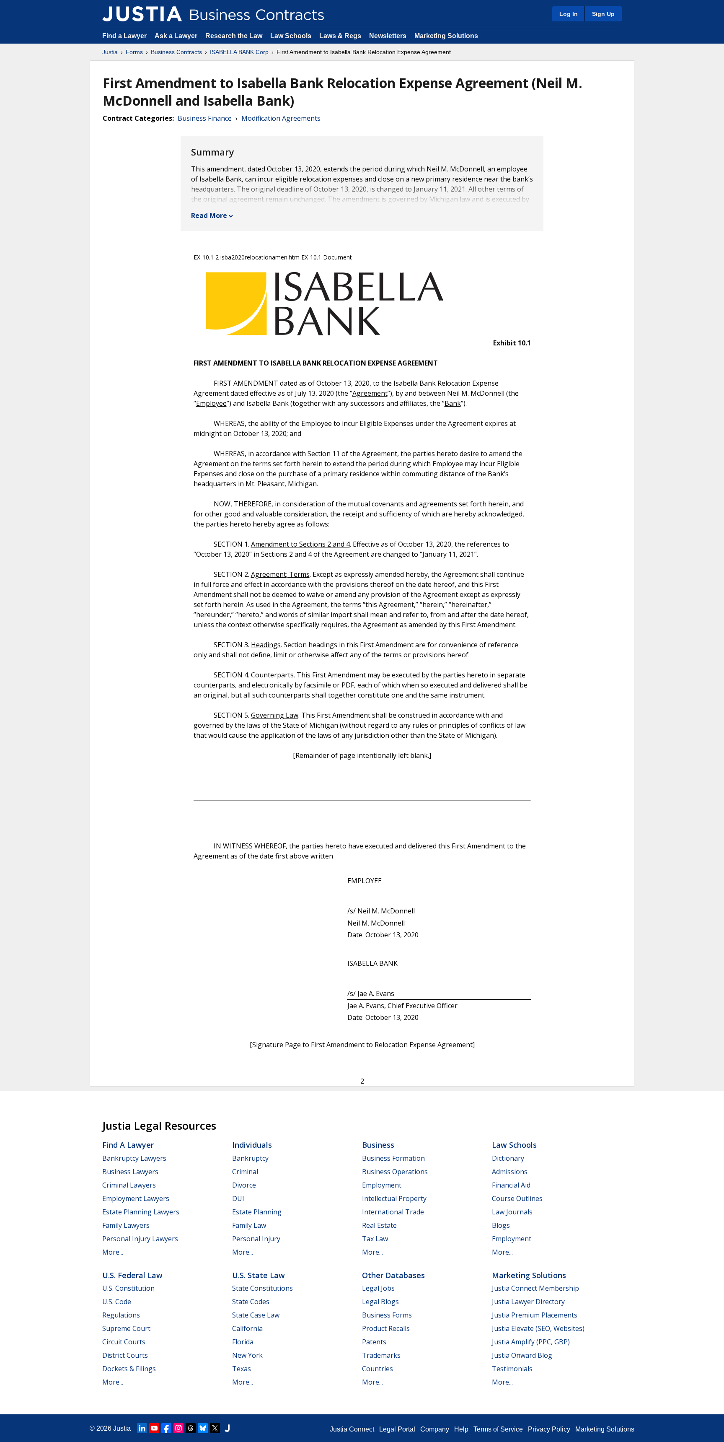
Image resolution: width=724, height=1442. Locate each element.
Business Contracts (176, 52)
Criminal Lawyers (129, 1185)
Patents (374, 1341)
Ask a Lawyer (177, 35)
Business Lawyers (130, 1171)
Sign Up (603, 13)
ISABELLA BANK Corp (239, 52)
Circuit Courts (123, 1341)
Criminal (245, 1171)
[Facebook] (166, 1428)
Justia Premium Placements (534, 1315)
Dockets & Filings (129, 1368)
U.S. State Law (258, 1275)
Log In (568, 13)
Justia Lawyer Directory (528, 1301)
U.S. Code (116, 1301)
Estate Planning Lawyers (140, 1211)
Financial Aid (511, 1185)
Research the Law (233, 35)
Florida (242, 1341)
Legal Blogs (380, 1301)
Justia (110, 52)
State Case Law (255, 1315)
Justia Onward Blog (522, 1355)
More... (112, 1252)
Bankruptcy (250, 1158)
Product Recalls (386, 1328)
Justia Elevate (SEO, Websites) (538, 1328)
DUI (238, 1198)
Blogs (501, 1225)
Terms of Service (498, 1429)
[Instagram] (178, 1428)
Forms (134, 52)
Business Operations (395, 1171)
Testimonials (512, 1368)
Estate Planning (257, 1211)
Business (378, 1145)
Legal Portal (397, 1429)
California (247, 1328)
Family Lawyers (126, 1225)
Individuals (252, 1145)
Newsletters (387, 35)
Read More (209, 215)
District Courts (125, 1355)
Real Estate (379, 1225)
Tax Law (375, 1238)
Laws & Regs (340, 35)
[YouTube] (154, 1428)
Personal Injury (256, 1238)
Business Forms (387, 1315)
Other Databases (393, 1275)
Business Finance (205, 118)
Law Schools (290, 35)
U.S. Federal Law (132, 1275)
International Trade (393, 1211)
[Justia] (142, 13)
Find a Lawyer (124, 35)
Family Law (249, 1225)
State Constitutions (262, 1288)
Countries (377, 1368)
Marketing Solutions (446, 35)
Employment (381, 1185)
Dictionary (508, 1158)
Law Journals (512, 1211)
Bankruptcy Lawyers (134, 1158)
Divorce (244, 1185)
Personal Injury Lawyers (140, 1238)
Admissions (509, 1171)
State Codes (250, 1301)
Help (461, 1429)
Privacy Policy (549, 1429)
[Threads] (191, 1428)
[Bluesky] (203, 1428)
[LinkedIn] (142, 1428)
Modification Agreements (281, 118)
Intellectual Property (394, 1198)
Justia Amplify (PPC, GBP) (531, 1341)
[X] (215, 1428)
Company (434, 1429)
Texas (241, 1368)
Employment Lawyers (135, 1198)
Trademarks (381, 1355)
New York (247, 1355)
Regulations (121, 1315)
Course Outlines (517, 1198)
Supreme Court (126, 1328)
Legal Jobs (378, 1288)
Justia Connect (352, 1429)
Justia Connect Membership (535, 1288)
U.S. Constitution (128, 1288)
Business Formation (393, 1158)
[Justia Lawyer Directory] (227, 1428)
